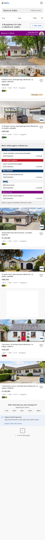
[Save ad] (41, 81)
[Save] (42, 18)
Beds (19, 18)
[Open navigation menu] (41, 3)
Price (3, 18)
